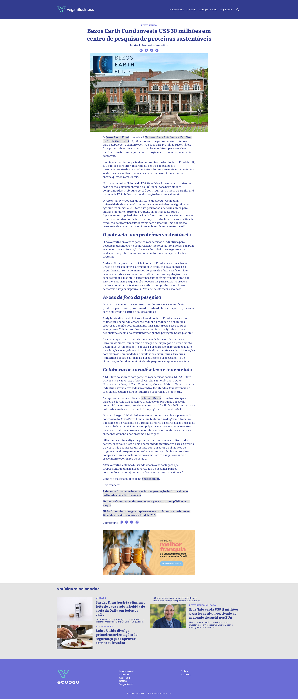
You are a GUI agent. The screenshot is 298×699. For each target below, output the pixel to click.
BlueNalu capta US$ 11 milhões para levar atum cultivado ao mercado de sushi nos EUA (213, 613)
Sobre (184, 671)
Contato (186, 674)
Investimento (177, 9)
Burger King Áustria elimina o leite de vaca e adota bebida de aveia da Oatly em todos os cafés (120, 608)
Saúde (213, 9)
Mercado (191, 9)
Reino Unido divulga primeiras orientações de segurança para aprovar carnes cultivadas (117, 636)
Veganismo (226, 9)
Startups (203, 9)
